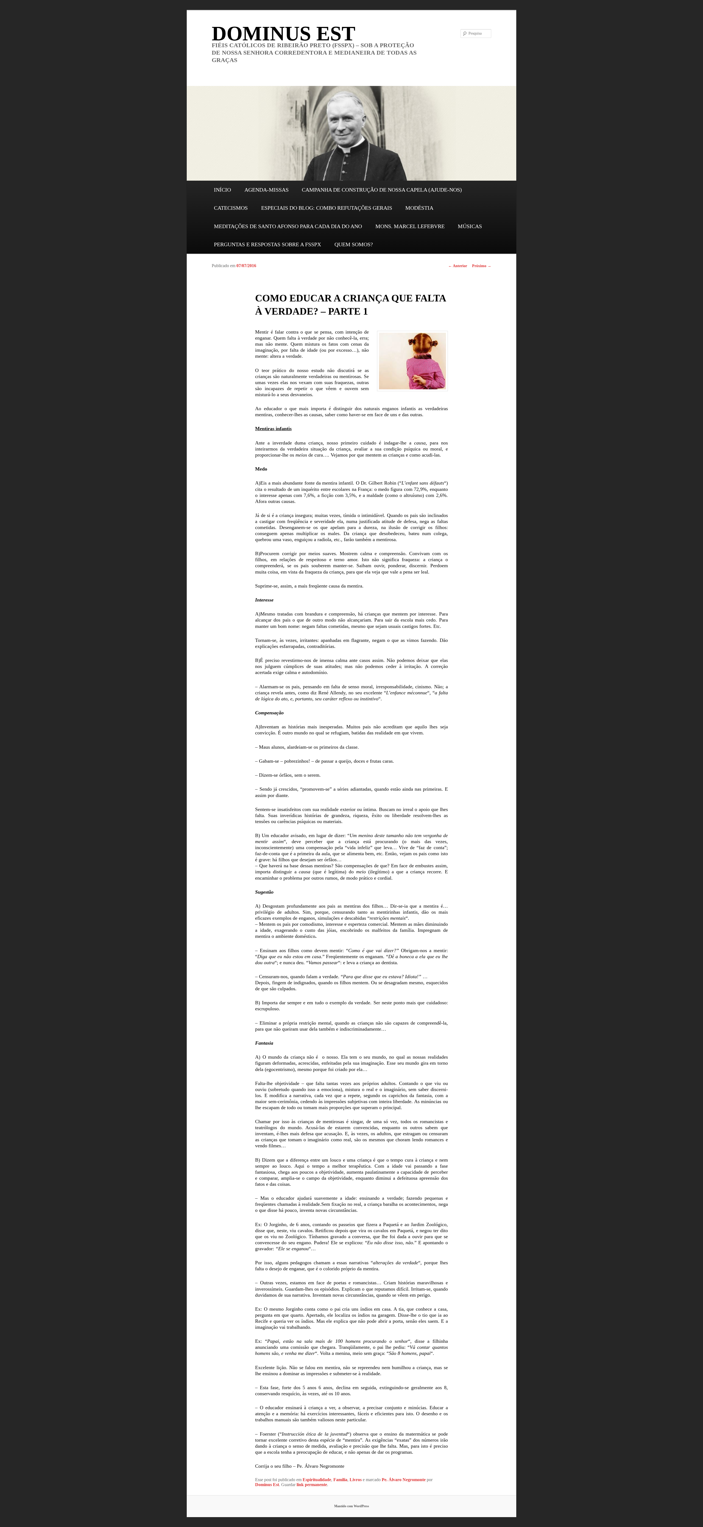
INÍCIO (222, 190)
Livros (356, 1479)
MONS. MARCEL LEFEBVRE (410, 226)
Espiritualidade (317, 1479)
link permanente (312, 1484)
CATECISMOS (231, 208)
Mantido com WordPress (351, 1506)
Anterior (457, 266)
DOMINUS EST (283, 33)
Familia (340, 1479)
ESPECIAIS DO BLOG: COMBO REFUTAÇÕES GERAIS (326, 208)
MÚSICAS (470, 226)
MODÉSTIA (419, 208)
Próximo (481, 266)
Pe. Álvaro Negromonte (404, 1479)
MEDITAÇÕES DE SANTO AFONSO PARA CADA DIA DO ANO (288, 226)
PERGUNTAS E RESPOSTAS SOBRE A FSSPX (267, 244)
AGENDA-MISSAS (266, 190)
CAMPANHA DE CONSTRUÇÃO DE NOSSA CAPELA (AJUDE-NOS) (382, 190)
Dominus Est (267, 1484)
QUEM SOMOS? (353, 244)
